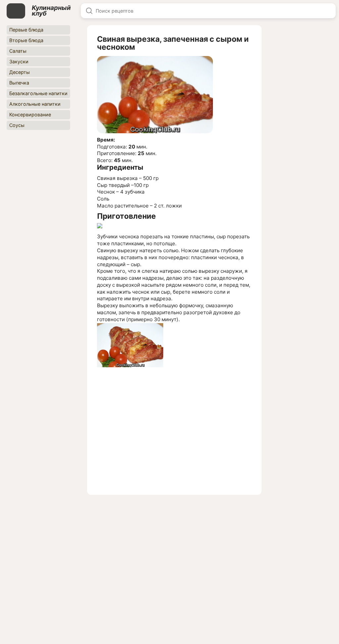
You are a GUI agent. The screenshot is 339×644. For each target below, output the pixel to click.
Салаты (17, 51)
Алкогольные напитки (35, 104)
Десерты (19, 72)
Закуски (18, 61)
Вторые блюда (26, 40)
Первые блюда (26, 29)
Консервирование (30, 114)
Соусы (16, 125)
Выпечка (19, 83)
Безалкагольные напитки (38, 93)
